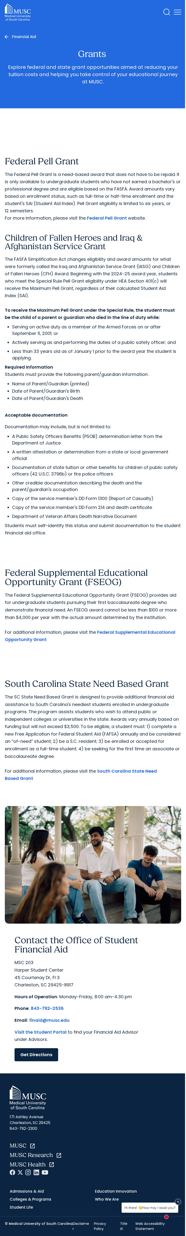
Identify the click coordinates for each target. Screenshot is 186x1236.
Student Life (21, 1207)
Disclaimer (81, 1226)
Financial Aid (24, 36)
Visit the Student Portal (41, 1032)
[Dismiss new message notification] (178, 1202)
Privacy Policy (100, 1226)
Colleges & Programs (30, 1199)
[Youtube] (45, 1172)
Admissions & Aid (27, 1191)
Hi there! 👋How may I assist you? (149, 1207)
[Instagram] (28, 1172)
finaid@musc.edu (49, 1020)
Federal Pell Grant (107, 218)
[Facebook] (12, 1172)
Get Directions (36, 1055)
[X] (20, 1172)
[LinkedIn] (36, 1172)
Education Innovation (116, 1191)
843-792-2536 (47, 1008)
